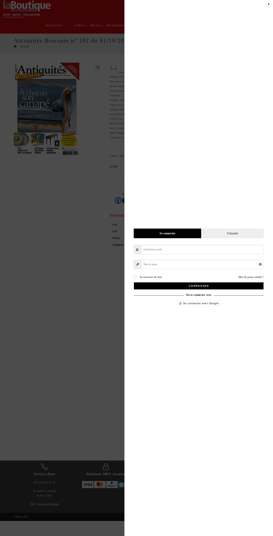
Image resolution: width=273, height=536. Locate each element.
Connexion (199, 285)
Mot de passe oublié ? (251, 277)
